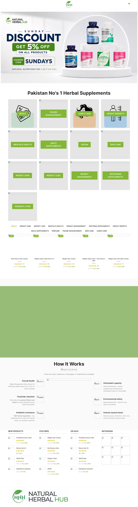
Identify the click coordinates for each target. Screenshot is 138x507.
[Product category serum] (84, 144)
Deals (19, 261)
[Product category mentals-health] (22, 144)
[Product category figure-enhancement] (53, 113)
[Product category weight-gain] (22, 175)
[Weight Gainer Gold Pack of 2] (44, 245)
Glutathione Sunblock (23, 469)
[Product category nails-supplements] (53, 144)
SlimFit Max (20, 458)
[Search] (124, 4)
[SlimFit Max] (11, 461)
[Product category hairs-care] (84, 113)
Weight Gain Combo (69, 259)
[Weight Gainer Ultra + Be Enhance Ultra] (93, 245)
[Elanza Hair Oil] (11, 450)
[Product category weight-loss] (53, 175)
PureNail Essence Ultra (24, 438)
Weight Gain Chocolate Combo (118, 259)
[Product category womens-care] (22, 206)
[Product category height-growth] (115, 113)
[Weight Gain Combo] (69, 245)
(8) (98, 266)
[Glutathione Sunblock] (11, 471)
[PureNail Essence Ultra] (11, 440)
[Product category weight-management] (84, 175)
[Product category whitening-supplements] (115, 175)
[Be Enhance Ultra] (42, 450)
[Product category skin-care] (115, 144)
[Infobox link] (26, 385)
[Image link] (69, 400)
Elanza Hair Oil (21, 448)
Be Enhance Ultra (53, 448)
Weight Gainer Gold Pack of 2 (44, 259)
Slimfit (49, 469)
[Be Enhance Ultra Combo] (19, 245)
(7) (24, 264)
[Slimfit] (42, 471)
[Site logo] (69, 4)
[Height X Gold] (42, 461)
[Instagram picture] (106, 441)
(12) (73, 264)
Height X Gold (52, 458)
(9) (48, 264)
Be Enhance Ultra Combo (19, 259)
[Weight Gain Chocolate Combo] (118, 245)
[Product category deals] (22, 113)
